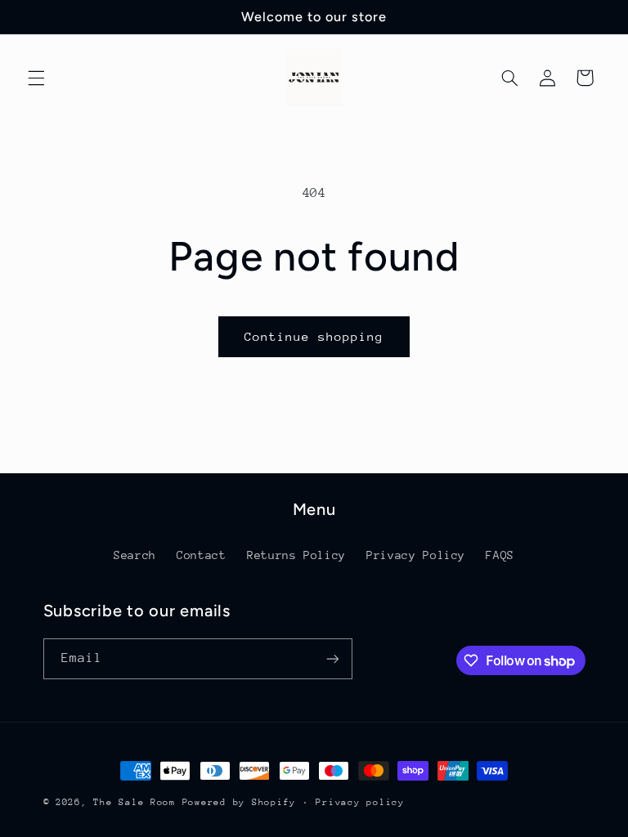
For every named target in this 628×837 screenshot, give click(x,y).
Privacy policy (360, 802)
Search (135, 555)
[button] (36, 77)
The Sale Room (134, 802)
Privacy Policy (415, 555)
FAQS (500, 555)
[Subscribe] (332, 658)
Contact (201, 555)
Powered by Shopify (239, 802)
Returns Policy (296, 555)
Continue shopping (314, 336)
